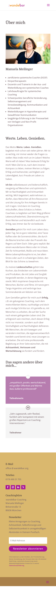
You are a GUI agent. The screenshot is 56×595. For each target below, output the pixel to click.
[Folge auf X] (23, 487)
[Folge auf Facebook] (8, 487)
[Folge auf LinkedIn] (18, 487)
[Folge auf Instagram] (13, 487)
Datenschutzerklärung (16, 565)
